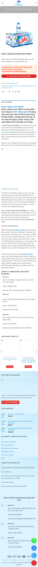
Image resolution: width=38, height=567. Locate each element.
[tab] (19, 102)
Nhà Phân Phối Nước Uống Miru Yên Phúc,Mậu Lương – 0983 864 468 (28, 360)
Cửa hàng (21, 560)
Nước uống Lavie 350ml (23, 86)
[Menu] (2, 3)
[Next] (37, 355)
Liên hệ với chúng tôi (7, 455)
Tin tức (27, 560)
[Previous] (1, 355)
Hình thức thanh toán (7, 445)
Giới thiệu (14, 560)
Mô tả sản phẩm (6, 102)
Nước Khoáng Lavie (24, 9)
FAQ (2, 458)
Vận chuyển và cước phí (8, 442)
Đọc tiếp (9, 366)
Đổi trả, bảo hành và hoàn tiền (9, 448)
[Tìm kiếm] (36, 3)
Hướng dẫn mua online (8, 451)
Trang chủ (10, 9)
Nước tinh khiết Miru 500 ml (10, 359)
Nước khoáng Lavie (11, 86)
